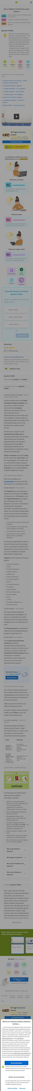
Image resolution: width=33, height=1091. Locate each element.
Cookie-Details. (20, 1038)
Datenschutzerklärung (7, 1038)
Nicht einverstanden (16, 1077)
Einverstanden (16, 1063)
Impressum (22, 1088)
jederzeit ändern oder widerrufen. (21, 1053)
